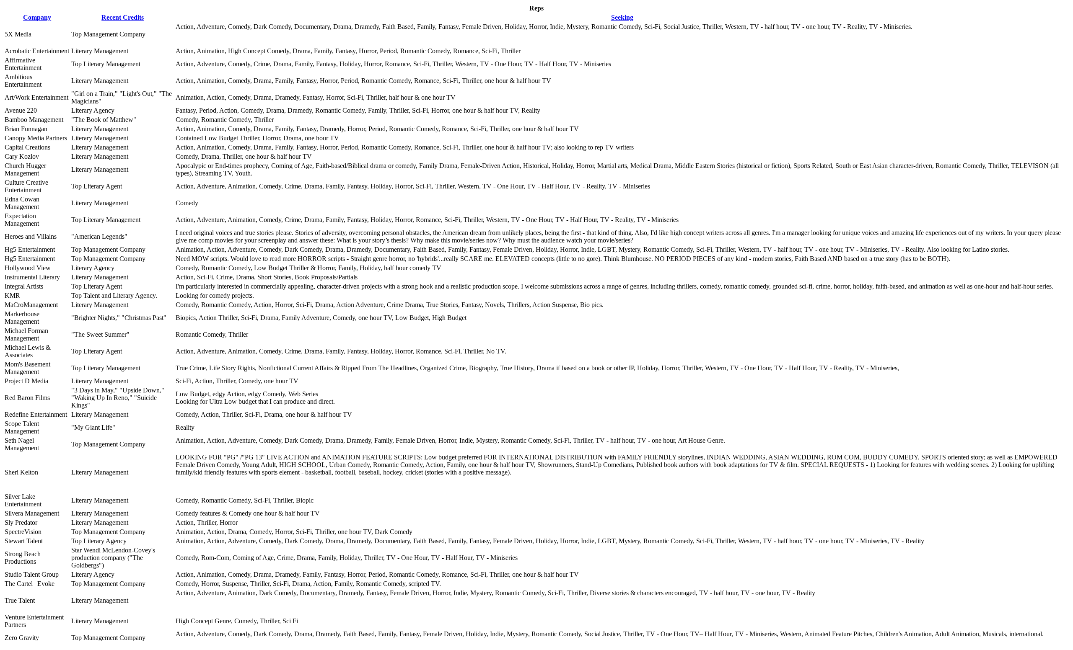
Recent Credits (122, 17)
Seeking (622, 17)
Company (37, 17)
